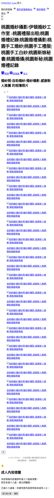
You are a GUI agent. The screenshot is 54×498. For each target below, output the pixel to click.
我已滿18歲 (6, 494)
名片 (25, 74)
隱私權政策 (22, 460)
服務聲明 (32, 460)
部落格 (16, 74)
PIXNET (17, 458)
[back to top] (3, 452)
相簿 (6, 74)
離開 (16, 494)
